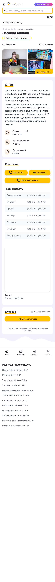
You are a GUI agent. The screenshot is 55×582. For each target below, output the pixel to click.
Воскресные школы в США (15, 405)
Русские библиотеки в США (15, 426)
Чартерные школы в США (14, 380)
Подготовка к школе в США (15, 370)
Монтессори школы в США (15, 410)
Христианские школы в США (15, 395)
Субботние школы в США (14, 400)
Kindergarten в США (11, 375)
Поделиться (10, 44)
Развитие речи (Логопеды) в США (18, 421)
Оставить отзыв (29, 319)
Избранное (47, 44)
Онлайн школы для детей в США (17, 390)
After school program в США (15, 416)
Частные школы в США (13, 385)
